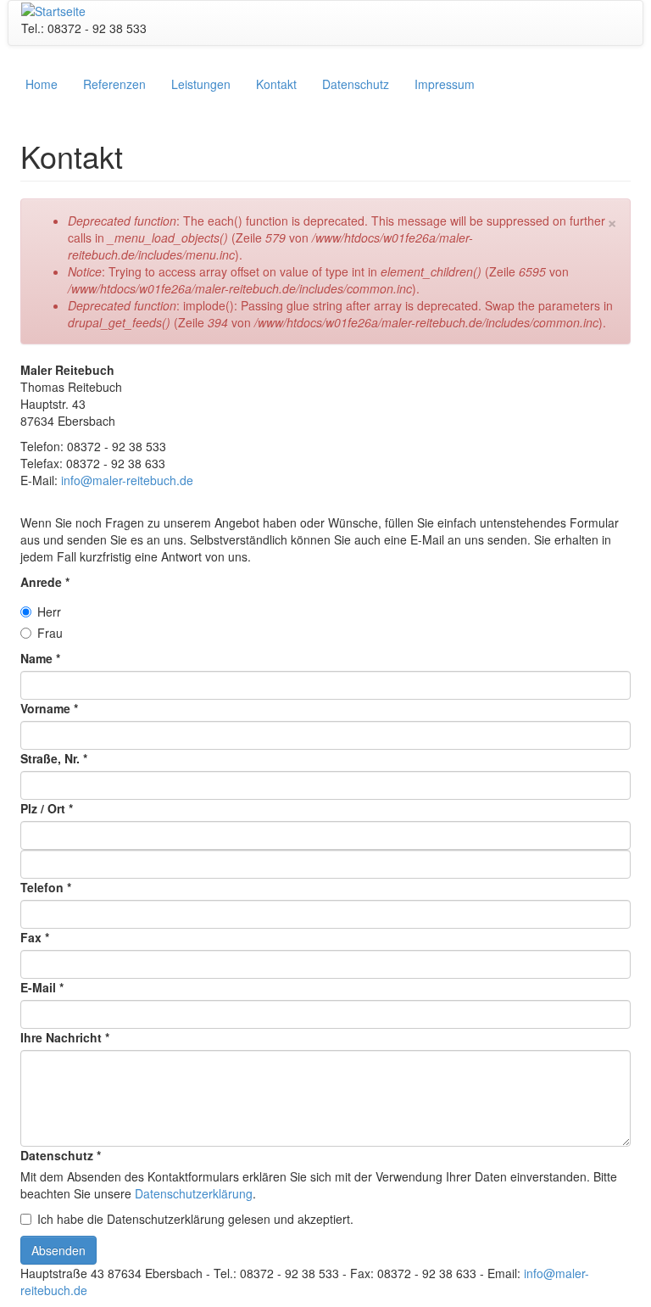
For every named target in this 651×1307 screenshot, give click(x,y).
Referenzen (114, 83)
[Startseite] (53, 9)
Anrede (45, 581)
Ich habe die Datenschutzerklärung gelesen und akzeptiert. (195, 1218)
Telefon (45, 887)
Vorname (49, 708)
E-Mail (42, 987)
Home (41, 83)
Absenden (58, 1250)
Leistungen (201, 83)
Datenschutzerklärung (194, 1193)
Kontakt (276, 83)
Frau (50, 632)
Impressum (445, 83)
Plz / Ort (46, 808)
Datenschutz (355, 83)
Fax (34, 937)
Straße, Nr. (53, 758)
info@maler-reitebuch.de (127, 480)
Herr (49, 611)
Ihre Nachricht (64, 1037)
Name (40, 658)
